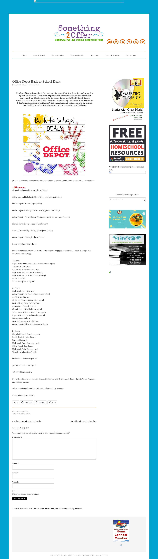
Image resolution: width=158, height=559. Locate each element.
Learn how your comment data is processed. (63, 508)
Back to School (25, 413)
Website (15, 482)
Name (15, 463)
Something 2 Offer (34, 26)
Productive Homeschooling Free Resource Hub (126, 168)
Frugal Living (24, 411)
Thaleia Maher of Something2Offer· (85, 555)
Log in (105, 555)
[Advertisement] (79, 66)
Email (15, 472)
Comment (17, 437)
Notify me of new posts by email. (25, 494)
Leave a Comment (34, 85)
